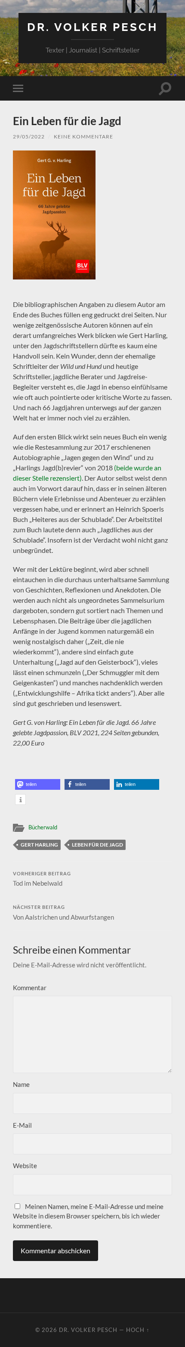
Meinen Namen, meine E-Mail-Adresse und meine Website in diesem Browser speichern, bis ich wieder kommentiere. (88, 1216)
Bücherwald (42, 827)
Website (25, 1165)
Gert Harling (39, 844)
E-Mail (22, 1125)
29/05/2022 (29, 136)
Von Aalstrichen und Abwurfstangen (63, 913)
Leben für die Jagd (97, 844)
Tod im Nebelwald (42, 879)
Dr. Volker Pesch (92, 27)
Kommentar (29, 987)
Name (21, 1084)
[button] (37, 784)
